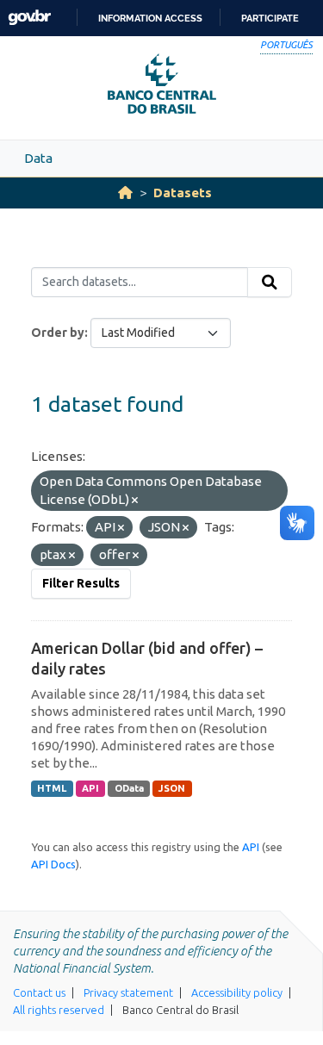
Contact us (39, 992)
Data (38, 158)
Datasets (182, 192)
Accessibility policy (237, 992)
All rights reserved (58, 1010)
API (90, 788)
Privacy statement (128, 992)
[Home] (125, 192)
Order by (57, 332)
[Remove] (135, 500)
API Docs (53, 864)
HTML (51, 788)
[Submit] (269, 282)
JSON (171, 788)
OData (129, 788)
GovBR (29, 17)
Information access (150, 18)
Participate (270, 18)
